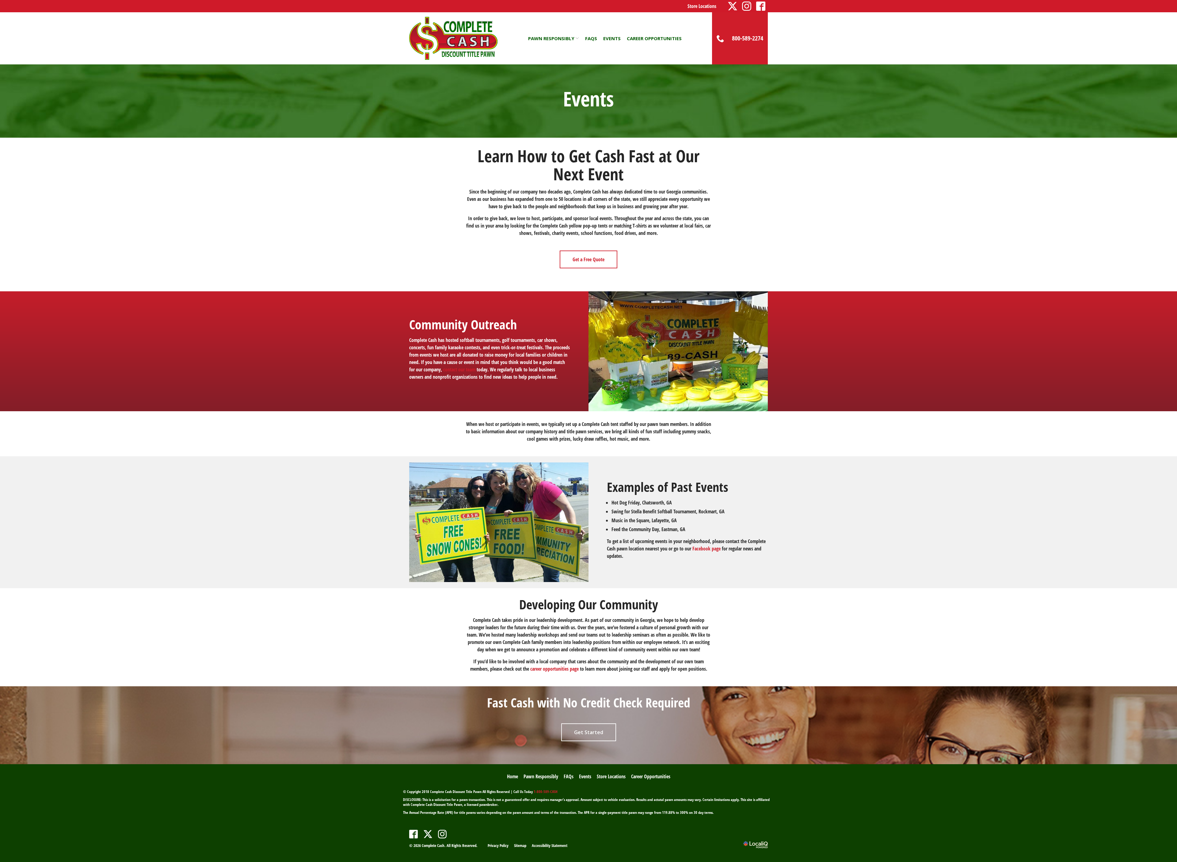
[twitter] (428, 834)
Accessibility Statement (549, 845)
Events (612, 38)
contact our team (459, 369)
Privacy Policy (498, 845)
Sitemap (520, 845)
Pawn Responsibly (551, 38)
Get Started (588, 732)
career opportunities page (554, 668)
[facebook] (413, 834)
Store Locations (702, 6)
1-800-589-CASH (546, 791)
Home (512, 776)
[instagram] (442, 834)
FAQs (591, 38)
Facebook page (706, 548)
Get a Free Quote (588, 259)
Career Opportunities (654, 38)
